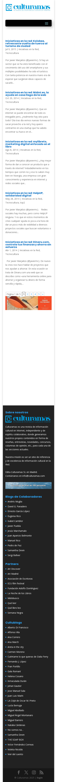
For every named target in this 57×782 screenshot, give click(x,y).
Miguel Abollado (16, 710)
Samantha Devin (16, 550)
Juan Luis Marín (15, 695)
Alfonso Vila (14, 632)
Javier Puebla (14, 525)
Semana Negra (15, 612)
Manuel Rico (14, 540)
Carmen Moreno (16, 651)
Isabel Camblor (15, 520)
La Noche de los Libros (19, 593)
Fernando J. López (17, 661)
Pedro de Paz (14, 545)
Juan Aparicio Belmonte (20, 535)
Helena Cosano (15, 676)
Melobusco (13, 598)
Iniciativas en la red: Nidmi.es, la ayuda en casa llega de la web (27, 94)
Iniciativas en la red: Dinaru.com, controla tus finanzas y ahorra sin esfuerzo (28, 244)
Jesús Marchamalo (17, 530)
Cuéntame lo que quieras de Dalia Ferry (28, 656)
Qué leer (12, 603)
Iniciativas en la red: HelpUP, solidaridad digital (24, 194)
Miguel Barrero (15, 720)
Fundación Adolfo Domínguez (23, 588)
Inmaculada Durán (17, 681)
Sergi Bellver (14, 555)
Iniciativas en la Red (29, 49)
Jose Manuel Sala (16, 690)
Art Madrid (13, 573)
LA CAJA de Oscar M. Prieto (22, 700)
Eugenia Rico (14, 516)
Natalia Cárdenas (16, 725)
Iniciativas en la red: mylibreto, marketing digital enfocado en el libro (27, 144)
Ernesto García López (19, 511)
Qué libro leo (14, 607)
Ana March (13, 642)
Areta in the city (16, 646)
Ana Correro (14, 637)
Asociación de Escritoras (20, 578)
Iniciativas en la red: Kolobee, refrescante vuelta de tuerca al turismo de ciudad (26, 43)
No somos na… (15, 729)
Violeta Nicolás (15, 749)
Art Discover (14, 568)
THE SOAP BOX (16, 739)
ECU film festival (16, 583)
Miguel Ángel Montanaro (20, 715)
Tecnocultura (12, 52)
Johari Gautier (15, 685)
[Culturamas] (28, 423)
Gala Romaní (14, 671)
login (40, 777)
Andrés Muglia (15, 501)
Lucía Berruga (15, 705)
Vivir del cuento (15, 754)
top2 (22, 202)
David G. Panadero (17, 506)
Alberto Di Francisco (18, 627)
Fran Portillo (14, 666)
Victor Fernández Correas (21, 744)
